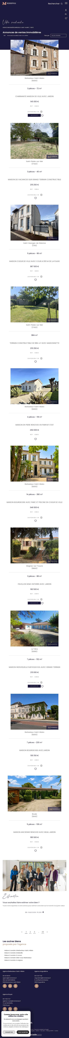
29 (43, 932)
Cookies (56, 1030)
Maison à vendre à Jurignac (13, 960)
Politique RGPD (49, 1030)
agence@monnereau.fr (10, 978)
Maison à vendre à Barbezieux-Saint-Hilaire (18, 950)
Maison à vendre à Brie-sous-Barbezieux (17, 958)
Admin (37, 1030)
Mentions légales (31, 1030)
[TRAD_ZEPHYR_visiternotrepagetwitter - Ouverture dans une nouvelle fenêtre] (10, 986)
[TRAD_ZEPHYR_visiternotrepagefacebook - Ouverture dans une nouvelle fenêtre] (5, 986)
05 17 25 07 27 (6, 999)
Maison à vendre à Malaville (13, 953)
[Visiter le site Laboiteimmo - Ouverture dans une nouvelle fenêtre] (34, 1034)
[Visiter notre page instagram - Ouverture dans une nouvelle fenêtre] (15, 986)
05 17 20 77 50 (38, 976)
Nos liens (43, 1030)
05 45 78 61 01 (6, 976)
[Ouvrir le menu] (66, 3)
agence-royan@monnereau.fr (12, 1001)
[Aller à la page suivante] (47, 932)
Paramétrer (9, 1032)
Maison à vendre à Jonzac (13, 955)
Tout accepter (23, 1032)
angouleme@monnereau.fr (42, 978)
